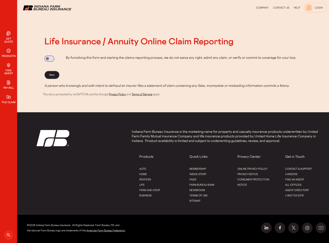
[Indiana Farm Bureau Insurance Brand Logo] (54, 7)
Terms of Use (198, 195)
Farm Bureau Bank (202, 184)
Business (145, 195)
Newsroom (197, 190)
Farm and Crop (149, 190)
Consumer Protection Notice (253, 182)
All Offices (293, 184)
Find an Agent (294, 179)
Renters (145, 179)
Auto (142, 168)
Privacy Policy (117, 94)
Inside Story (197, 174)
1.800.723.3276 (294, 195)
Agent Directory (297, 190)
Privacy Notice (247, 174)
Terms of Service (142, 94)
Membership (197, 168)
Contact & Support (298, 168)
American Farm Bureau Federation (105, 230)
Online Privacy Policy (252, 168)
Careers (291, 174)
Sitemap (194, 200)
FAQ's (192, 179)
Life (142, 184)
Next (51, 74)
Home (143, 174)
